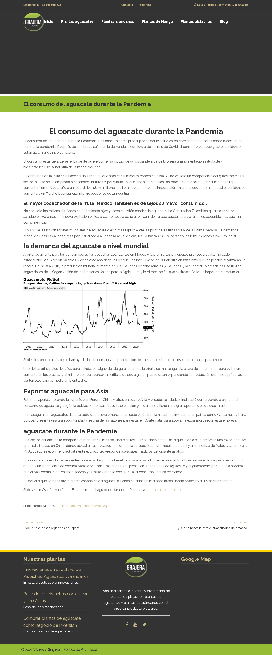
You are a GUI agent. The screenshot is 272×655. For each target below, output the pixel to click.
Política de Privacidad (80, 650)
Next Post (240, 522)
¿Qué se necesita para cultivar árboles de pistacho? (213, 528)
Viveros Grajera (39, 21)
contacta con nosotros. (165, 490)
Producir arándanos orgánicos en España (51, 528)
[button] (136, 314)
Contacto (127, 4)
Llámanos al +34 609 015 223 (42, 4)
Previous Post (34, 522)
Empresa (145, 4)
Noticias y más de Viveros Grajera (87, 506)
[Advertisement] (136, 64)
